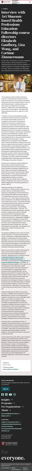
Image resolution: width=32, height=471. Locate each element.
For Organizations (10, 406)
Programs (6, 403)
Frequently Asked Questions (11, 424)
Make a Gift (5, 416)
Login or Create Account (10, 422)
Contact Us (5, 431)
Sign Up (5, 389)
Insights (5, 8)
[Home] (5, 2)
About (4, 410)
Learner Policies (7, 426)
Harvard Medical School (9, 413)
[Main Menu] (30, 2)
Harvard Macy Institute (10, 369)
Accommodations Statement (11, 428)
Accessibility (5, 468)
